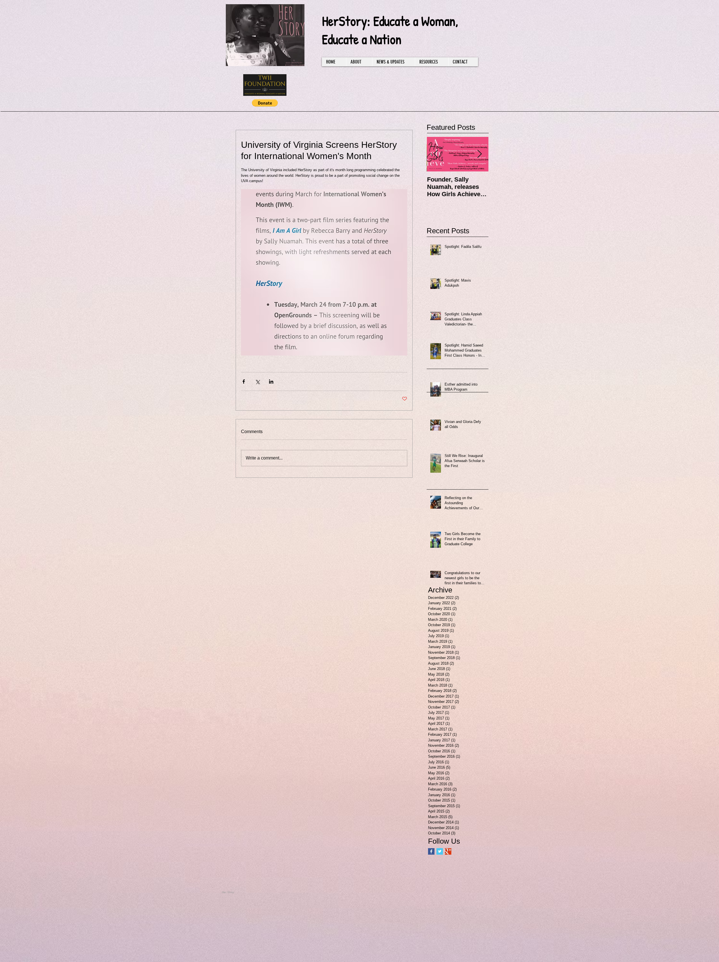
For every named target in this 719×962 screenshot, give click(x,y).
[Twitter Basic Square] (439, 851)
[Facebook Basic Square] (431, 851)
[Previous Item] (435, 154)
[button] (265, 103)
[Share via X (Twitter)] (257, 381)
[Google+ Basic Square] (448, 851)
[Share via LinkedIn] (271, 381)
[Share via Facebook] (243, 381)
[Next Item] (479, 154)
